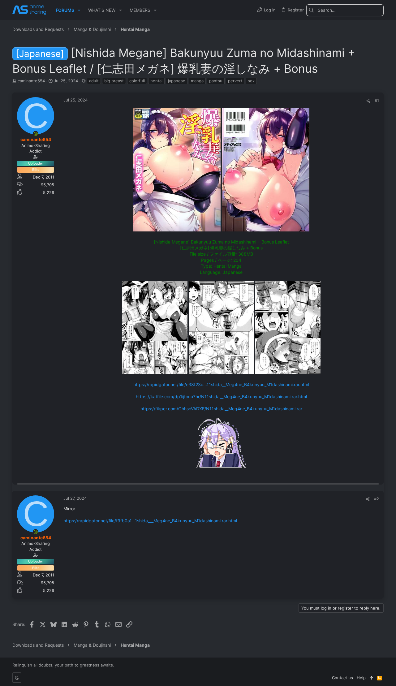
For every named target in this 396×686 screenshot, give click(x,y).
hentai (156, 80)
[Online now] (35, 133)
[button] (79, 10)
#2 (376, 498)
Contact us (342, 677)
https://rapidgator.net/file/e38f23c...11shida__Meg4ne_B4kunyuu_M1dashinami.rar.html (221, 384)
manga (197, 80)
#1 (377, 100)
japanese (176, 80)
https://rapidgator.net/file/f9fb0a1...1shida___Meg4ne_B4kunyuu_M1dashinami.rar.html (150, 520)
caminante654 (31, 80)
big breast (114, 80)
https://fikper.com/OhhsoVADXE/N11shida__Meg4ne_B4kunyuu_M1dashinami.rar (221, 408)
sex (251, 80)
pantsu (215, 80)
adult (94, 80)
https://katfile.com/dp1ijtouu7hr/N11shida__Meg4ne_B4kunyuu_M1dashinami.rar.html (221, 396)
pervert (235, 80)
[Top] (371, 677)
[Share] (368, 101)
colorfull (137, 80)
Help (361, 677)
